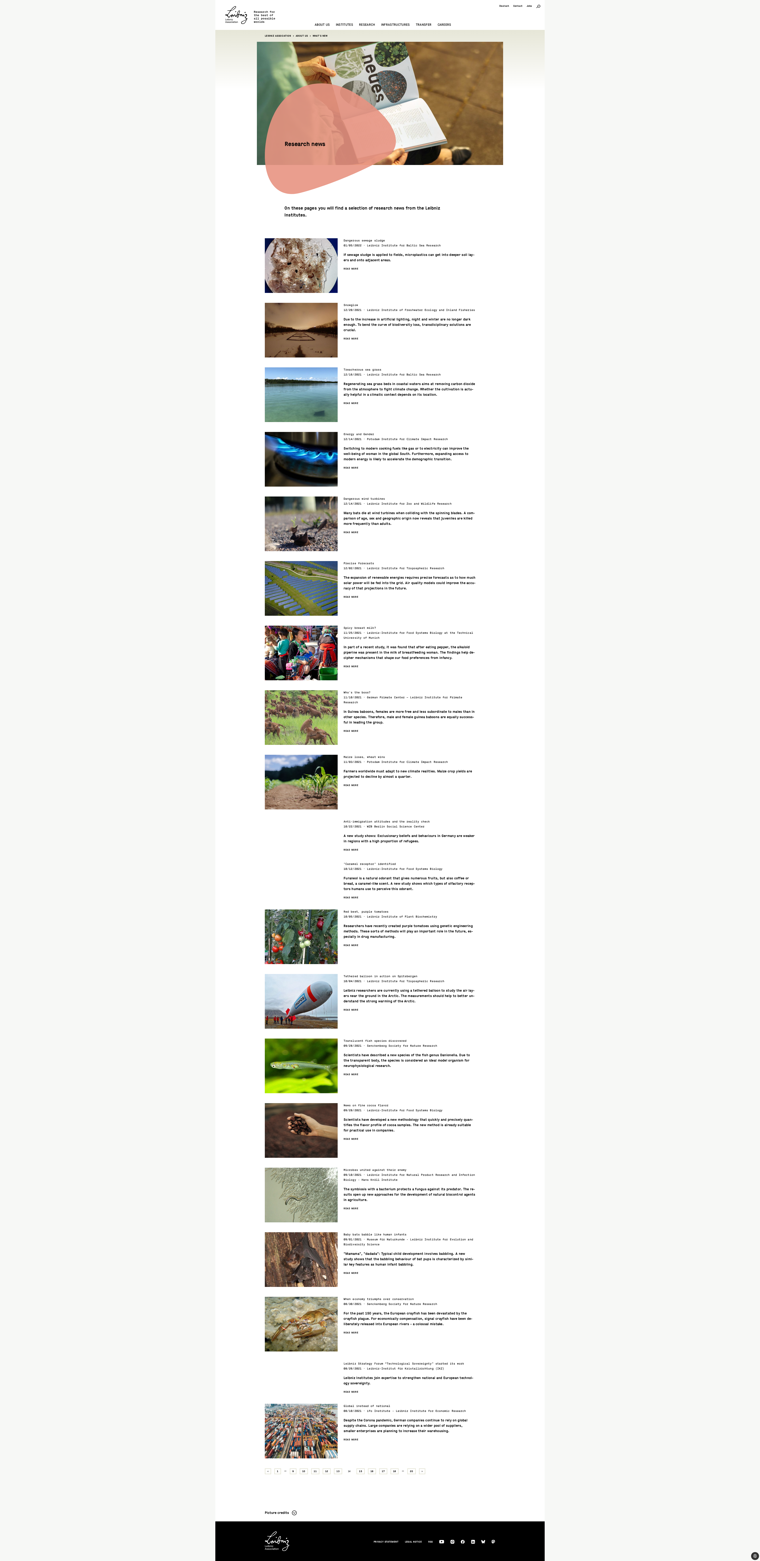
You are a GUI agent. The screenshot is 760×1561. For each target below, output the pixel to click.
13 (338, 1471)
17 (383, 1471)
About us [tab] (322, 25)
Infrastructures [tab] (395, 25)
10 (304, 1471)
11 (315, 1471)
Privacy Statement (386, 1541)
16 (372, 1471)
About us (302, 35)
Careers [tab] (444, 25)
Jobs (529, 6)
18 (394, 1471)
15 (360, 1471)
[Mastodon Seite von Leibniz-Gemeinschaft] (493, 1542)
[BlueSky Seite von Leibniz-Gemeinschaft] (483, 1541)
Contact (518, 6)
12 (326, 1471)
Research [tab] (367, 25)
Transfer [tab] (424, 25)
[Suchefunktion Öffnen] (538, 6)
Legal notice (413, 1541)
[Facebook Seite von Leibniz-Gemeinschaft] (463, 1542)
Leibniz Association (278, 35)
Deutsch (504, 6)
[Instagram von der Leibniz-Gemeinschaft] (452, 1542)
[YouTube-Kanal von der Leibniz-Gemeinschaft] (441, 1541)
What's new (320, 35)
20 (411, 1471)
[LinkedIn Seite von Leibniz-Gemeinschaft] (473, 1542)
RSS (430, 1541)
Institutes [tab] (344, 25)
